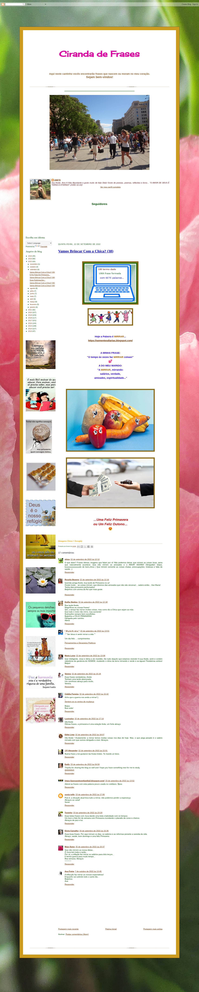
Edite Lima (69, 735)
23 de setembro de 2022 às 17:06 (90, 794)
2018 (30, 318)
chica (67, 559)
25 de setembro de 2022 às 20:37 (90, 847)
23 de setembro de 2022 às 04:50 (85, 764)
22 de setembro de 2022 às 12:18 (92, 602)
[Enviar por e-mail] (78, 546)
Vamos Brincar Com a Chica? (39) (42, 272)
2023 (30, 259)
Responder (69, 572)
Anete (57, 180)
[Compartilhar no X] (85, 546)
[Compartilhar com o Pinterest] (92, 546)
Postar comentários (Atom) (77, 934)
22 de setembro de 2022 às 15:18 (86, 674)
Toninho (68, 813)
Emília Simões (71, 602)
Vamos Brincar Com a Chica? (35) (42, 286)
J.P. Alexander (71, 750)
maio (32, 296)
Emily (67, 764)
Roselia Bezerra (72, 580)
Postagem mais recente (68, 929)
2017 (30, 321)
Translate (43, 247)
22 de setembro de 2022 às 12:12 (85, 559)
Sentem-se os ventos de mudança (79, 702)
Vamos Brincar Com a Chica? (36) (42, 283)
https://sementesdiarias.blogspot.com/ (110, 340)
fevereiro (33, 304)
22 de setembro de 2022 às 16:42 (94, 694)
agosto (32, 288)
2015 (30, 326)
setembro (33, 270)
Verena (68, 674)
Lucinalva (69, 719)
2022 (30, 261)
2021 (30, 310)
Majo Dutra (70, 847)
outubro (33, 267)
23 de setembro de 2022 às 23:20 (87, 813)
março (32, 302)
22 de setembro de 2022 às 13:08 (90, 656)
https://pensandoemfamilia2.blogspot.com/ (85, 781)
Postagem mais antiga (152, 929)
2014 (30, 329)
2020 (30, 312)
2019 (30, 315)
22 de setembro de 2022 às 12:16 (94, 580)
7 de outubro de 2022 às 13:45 (88, 871)
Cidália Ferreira (72, 694)
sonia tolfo (70, 794)
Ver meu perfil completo (110, 187)
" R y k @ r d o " (72, 631)
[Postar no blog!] (81, 546)
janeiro (33, 307)
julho (32, 291)
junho (32, 294)
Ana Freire (69, 871)
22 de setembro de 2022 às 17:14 (89, 719)
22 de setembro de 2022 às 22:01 (92, 750)
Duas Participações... (37, 280)
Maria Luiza (70, 656)
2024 (30, 256)
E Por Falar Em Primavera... (40, 275)
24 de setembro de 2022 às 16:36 (94, 831)
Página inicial (111, 929)
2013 (30, 331)
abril (32, 299)
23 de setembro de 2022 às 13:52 (119, 781)
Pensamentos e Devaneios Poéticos (80, 643)
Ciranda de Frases (99, 54)
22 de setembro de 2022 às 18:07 (89, 735)
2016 (30, 323)
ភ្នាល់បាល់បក (69, 770)
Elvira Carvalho (72, 831)
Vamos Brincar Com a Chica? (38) (42, 278)
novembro (34, 264)
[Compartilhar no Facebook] (88, 546)
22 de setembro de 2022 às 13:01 (94, 631)
